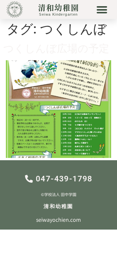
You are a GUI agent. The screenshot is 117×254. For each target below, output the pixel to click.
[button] (102, 9)
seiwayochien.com (58, 219)
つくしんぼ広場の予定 (56, 48)
